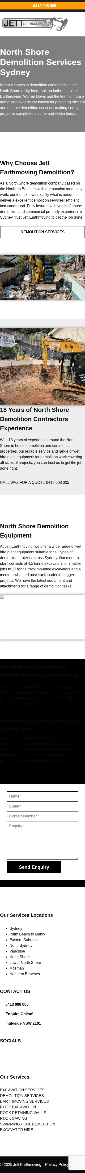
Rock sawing (13, 1118)
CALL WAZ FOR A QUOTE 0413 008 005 (34, 483)
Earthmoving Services (24, 1101)
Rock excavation (18, 1107)
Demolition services (22, 1096)
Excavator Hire (16, 1130)
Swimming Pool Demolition (27, 1124)
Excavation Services (22, 1090)
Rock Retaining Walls (23, 1113)
